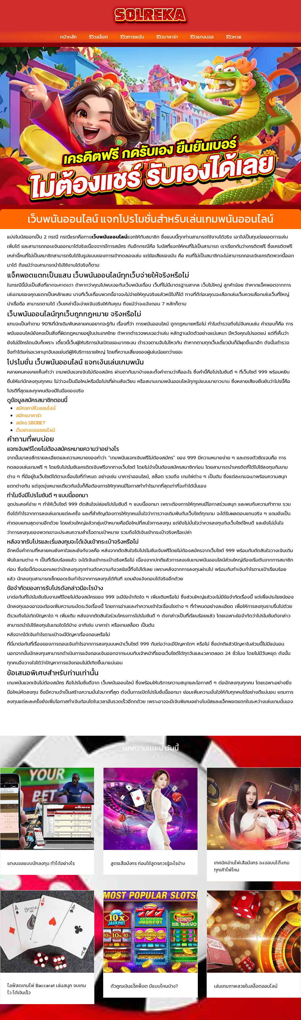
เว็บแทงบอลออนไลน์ (35, 429)
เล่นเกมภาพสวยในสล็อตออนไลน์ (245, 985)
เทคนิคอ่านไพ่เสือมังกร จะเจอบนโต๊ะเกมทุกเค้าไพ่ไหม (252, 866)
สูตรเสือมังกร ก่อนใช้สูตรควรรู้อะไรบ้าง (148, 863)
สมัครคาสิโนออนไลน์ (36, 407)
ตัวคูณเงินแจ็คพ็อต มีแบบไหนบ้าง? (144, 985)
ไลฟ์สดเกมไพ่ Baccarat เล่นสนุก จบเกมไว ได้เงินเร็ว (46, 989)
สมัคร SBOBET (31, 422)
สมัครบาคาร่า (28, 415)
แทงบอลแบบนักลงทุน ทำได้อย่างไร (41, 863)
